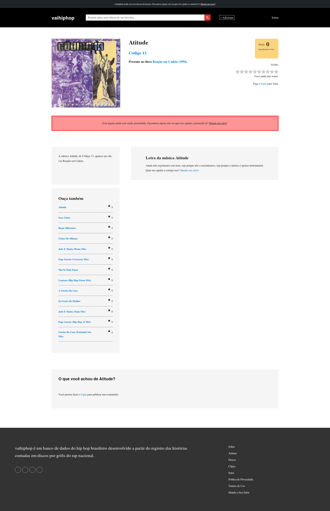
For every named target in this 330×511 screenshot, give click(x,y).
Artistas (232, 453)
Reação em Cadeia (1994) (169, 61)
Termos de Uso (236, 486)
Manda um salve (208, 4)
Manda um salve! (189, 170)
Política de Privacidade (240, 479)
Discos (232, 459)
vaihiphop (63, 17)
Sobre (231, 446)
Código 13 (137, 53)
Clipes (231, 466)
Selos (231, 473)
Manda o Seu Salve (238, 492)
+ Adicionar (226, 17)
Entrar (275, 17)
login (264, 83)
